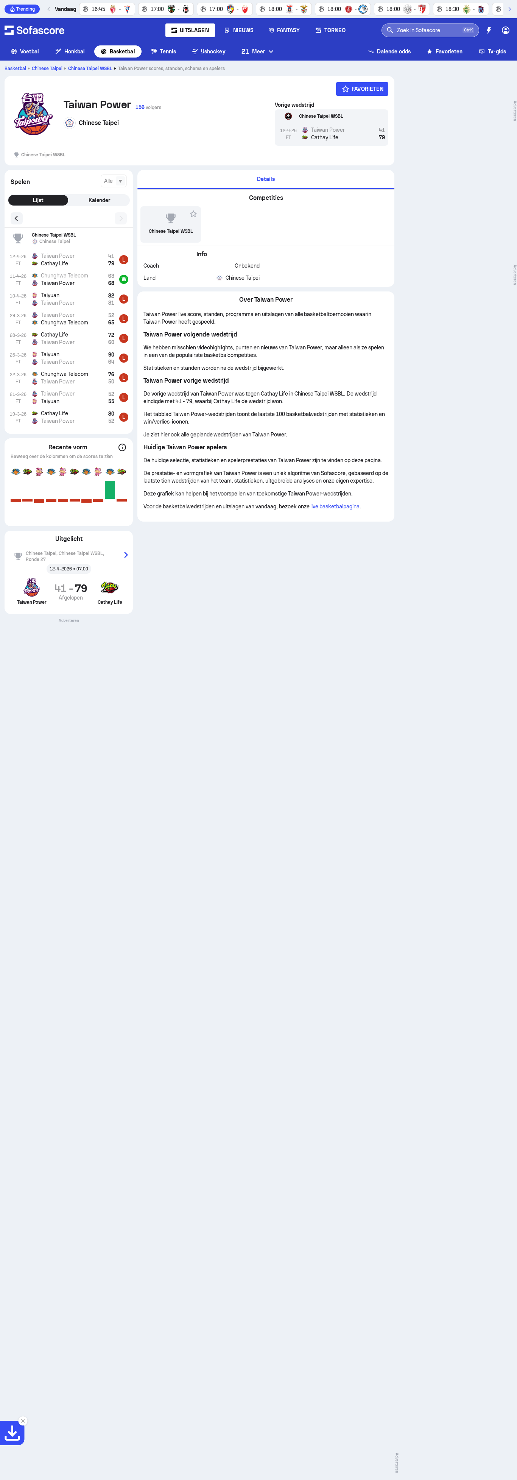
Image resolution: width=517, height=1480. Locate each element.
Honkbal (74, 51)
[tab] (265, 179)
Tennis (168, 51)
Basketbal (122, 51)
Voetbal (29, 51)
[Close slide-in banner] (22, 1420)
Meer (253, 51)
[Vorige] (49, 9)
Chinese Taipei (47, 68)
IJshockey (213, 51)
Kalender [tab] (100, 200)
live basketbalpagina (334, 506)
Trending (25, 9)
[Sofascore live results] (34, 30)
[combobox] (114, 180)
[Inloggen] (505, 30)
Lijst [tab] (38, 200)
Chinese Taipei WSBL (90, 68)
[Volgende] (509, 9)
